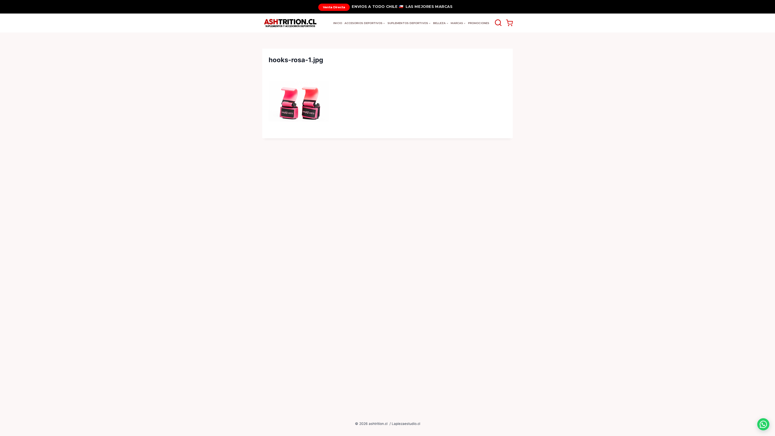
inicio (337, 23)
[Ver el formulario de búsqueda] (498, 23)
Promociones (478, 23)
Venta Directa (334, 7)
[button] (763, 424)
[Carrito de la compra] (509, 23)
